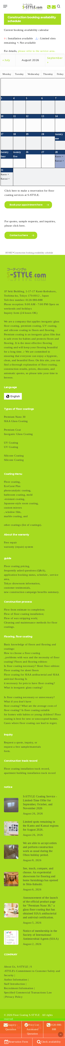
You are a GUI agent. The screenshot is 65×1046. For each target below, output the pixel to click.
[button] (5, 6)
